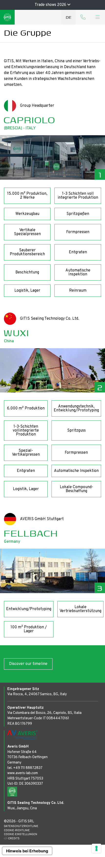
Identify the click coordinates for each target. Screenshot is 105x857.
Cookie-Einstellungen (20, 834)
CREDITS (13, 838)
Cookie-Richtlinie (17, 830)
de (68, 17)
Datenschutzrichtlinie (21, 826)
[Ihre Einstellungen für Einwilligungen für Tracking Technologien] (96, 848)
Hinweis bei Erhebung (27, 850)
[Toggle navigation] (97, 17)
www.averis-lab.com (22, 773)
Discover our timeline (28, 664)
